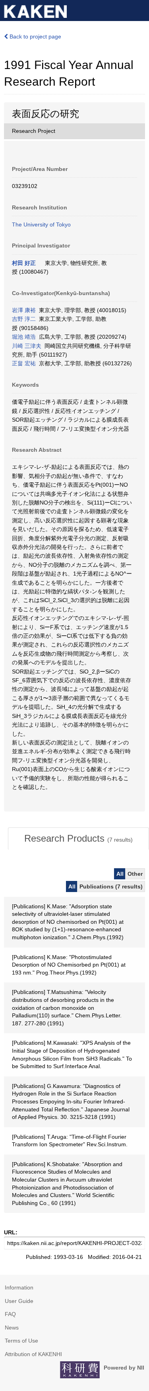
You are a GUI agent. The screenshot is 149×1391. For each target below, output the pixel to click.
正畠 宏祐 (24, 363)
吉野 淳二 (24, 319)
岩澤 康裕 (24, 310)
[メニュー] (139, 9)
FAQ (10, 1314)
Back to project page (34, 36)
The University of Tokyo (41, 224)
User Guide (19, 1301)
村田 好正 (24, 263)
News (12, 1327)
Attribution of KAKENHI (33, 1354)
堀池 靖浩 (24, 337)
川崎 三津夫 (26, 346)
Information (19, 1287)
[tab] (78, 838)
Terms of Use (21, 1340)
